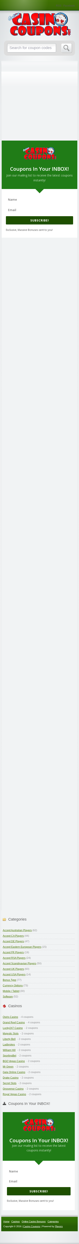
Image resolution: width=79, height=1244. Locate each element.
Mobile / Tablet (11, 991)
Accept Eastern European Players (22, 946)
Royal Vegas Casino (14, 1094)
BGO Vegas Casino (14, 1061)
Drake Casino (11, 1077)
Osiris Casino (10, 1017)
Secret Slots (9, 1083)
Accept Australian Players (17, 930)
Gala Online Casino (14, 1072)
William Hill (9, 1050)
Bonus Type (9, 980)
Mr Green (8, 1066)
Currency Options (13, 985)
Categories (53, 1221)
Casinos (15, 1221)
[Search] (66, 48)
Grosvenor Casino (13, 1088)
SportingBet (9, 1055)
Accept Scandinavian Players (19, 963)
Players (59, 1226)
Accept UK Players (13, 969)
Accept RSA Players (14, 957)
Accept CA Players (13, 935)
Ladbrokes (9, 1044)
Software (8, 996)
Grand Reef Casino (14, 1022)
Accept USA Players (14, 974)
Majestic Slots (11, 1033)
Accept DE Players (13, 941)
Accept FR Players (13, 952)
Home (6, 1221)
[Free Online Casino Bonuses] (39, 24)
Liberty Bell (9, 1039)
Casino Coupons (31, 1226)
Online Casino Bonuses (34, 1221)
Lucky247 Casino (13, 1028)
